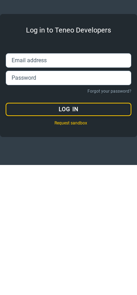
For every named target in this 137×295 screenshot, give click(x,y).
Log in (68, 109)
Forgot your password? (109, 91)
